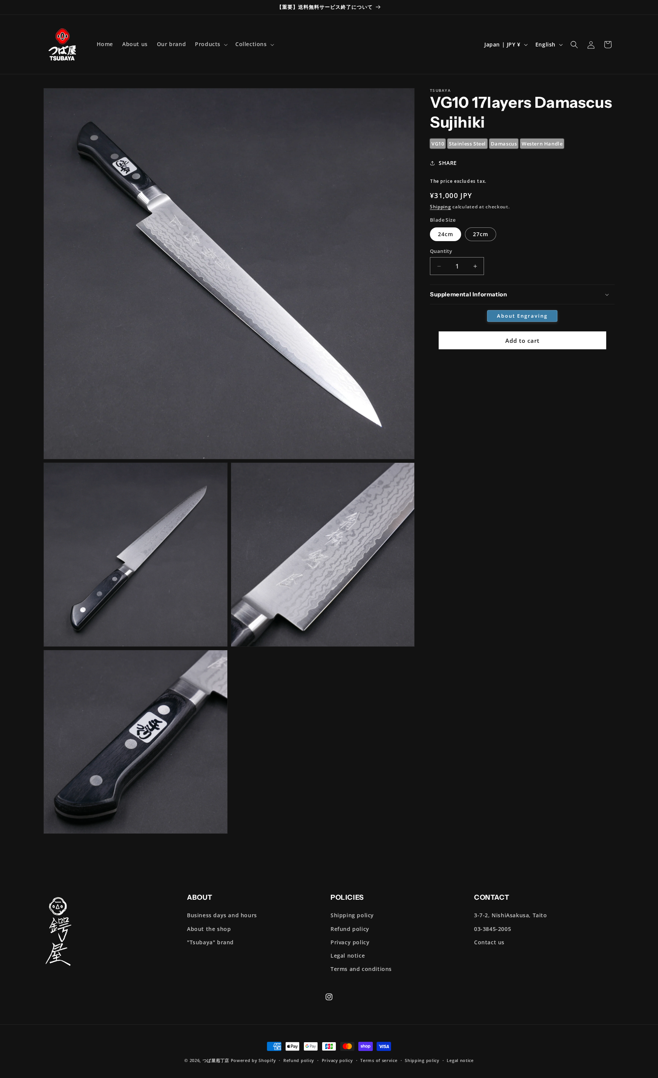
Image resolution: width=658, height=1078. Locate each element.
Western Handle (542, 143)
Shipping (440, 206)
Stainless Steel (467, 143)
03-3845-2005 (492, 928)
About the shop (209, 928)
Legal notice (348, 955)
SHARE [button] (448, 162)
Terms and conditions (361, 968)
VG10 (437, 143)
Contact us (489, 942)
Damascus (504, 143)
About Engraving (522, 315)
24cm (445, 234)
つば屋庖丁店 (216, 1060)
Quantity (441, 251)
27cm (480, 234)
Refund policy (350, 928)
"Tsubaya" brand (210, 942)
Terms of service (378, 1060)
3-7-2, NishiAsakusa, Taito (510, 915)
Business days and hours (222, 915)
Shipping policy (352, 915)
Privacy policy (350, 942)
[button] (210, 44)
